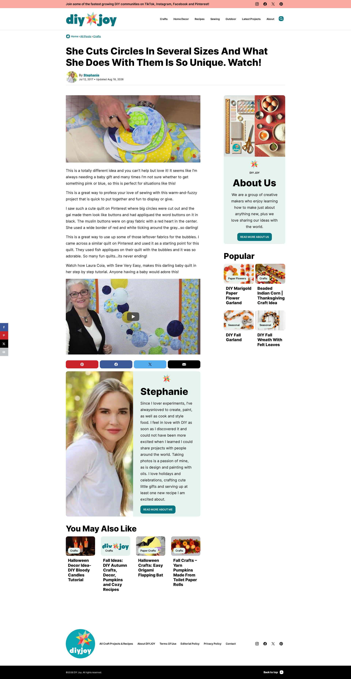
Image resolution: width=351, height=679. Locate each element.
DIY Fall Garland (234, 337)
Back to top (271, 672)
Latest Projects (251, 18)
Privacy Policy (212, 643)
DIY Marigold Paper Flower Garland (238, 295)
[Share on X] (4, 344)
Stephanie (91, 75)
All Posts (85, 36)
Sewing (215, 18)
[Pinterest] (281, 4)
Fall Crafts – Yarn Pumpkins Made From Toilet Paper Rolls (185, 572)
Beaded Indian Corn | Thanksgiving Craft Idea (271, 295)
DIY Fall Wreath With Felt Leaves (269, 340)
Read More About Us (254, 236)
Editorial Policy (190, 643)
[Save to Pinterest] (4, 335)
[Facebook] (265, 4)
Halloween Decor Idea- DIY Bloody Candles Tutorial (79, 570)
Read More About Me (158, 509)
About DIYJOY (146, 643)
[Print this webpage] (4, 352)
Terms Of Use (168, 643)
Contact (231, 643)
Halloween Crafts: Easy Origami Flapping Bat (150, 567)
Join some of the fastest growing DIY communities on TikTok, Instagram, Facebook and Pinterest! (137, 4)
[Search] (281, 19)
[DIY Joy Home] (91, 19)
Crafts (164, 18)
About (270, 18)
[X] (273, 4)
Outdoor (231, 18)
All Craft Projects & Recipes (116, 643)
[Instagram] (257, 4)
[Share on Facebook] (4, 327)
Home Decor (181, 18)
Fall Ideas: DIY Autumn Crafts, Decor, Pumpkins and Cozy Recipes (115, 575)
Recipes (200, 18)
